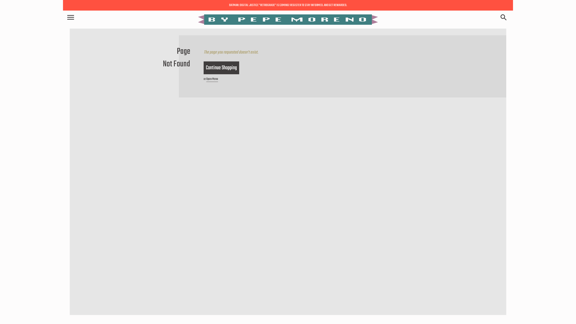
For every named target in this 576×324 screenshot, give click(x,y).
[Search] (504, 17)
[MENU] (70, 18)
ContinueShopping (221, 68)
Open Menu (212, 79)
